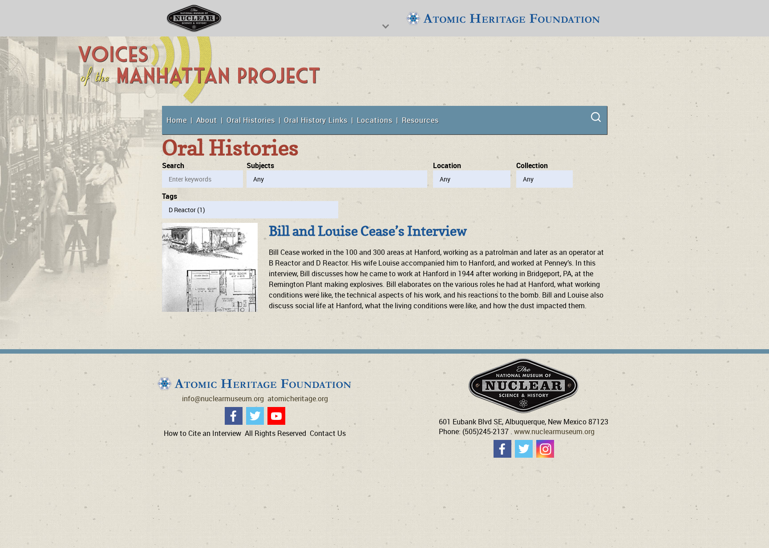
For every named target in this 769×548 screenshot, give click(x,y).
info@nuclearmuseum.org (223, 398)
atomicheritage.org (297, 398)
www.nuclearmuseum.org (554, 431)
